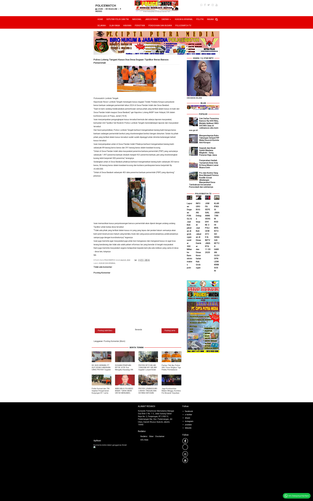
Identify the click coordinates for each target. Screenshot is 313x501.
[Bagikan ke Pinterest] (148, 260)
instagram (189, 421)
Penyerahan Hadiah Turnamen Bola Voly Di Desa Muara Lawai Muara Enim (208, 164)
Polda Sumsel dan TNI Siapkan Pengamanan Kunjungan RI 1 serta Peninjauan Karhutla (100, 391)
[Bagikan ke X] (144, 260)
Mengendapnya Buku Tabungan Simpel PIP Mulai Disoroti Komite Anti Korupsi (209, 139)
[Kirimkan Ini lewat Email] (139, 260)
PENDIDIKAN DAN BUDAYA (160, 25)
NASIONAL (137, 19)
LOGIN (100, 9)
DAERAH (165, 19)
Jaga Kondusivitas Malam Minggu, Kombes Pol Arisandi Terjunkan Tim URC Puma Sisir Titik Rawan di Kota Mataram (171, 394)
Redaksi (143, 436)
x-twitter (188, 414)
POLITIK (200, 19)
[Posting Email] (135, 260)
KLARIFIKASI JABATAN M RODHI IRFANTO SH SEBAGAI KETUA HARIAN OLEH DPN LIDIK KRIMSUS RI (216, 237)
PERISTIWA (140, 25)
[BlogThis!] (141, 260)
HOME (100, 19)
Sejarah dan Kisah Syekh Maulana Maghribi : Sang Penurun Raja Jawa (208, 151)
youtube (188, 424)
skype (187, 418)
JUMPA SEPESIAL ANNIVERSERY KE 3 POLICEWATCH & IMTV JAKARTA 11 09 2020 (207, 228)
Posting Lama (170, 330)
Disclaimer (159, 436)
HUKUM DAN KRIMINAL (107, 263)
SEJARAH (101, 25)
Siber (151, 436)
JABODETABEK (151, 19)
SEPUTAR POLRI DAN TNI (117, 19)
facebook (189, 411)
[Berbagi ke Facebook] (146, 260)
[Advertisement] (112, 420)
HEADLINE (112, 9)
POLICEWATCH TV (183, 25)
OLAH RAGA (114, 25)
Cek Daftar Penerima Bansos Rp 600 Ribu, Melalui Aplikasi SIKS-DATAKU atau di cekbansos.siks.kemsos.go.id (204, 124)
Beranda (138, 329)
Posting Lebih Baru (105, 330)
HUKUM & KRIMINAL (184, 19)
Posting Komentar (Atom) (114, 341)
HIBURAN (127, 25)
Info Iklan (144, 440)
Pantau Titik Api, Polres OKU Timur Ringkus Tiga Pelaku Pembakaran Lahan (171, 368)
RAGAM (210, 19)
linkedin (188, 428)
